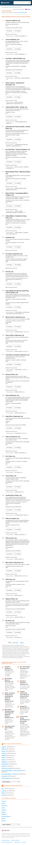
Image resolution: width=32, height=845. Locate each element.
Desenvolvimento (6, 816)
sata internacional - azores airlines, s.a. (10, 728)
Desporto (4, 809)
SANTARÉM (4, 764)
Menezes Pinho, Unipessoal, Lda (15, 317)
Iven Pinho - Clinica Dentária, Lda (15, 58)
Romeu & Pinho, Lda (12, 374)
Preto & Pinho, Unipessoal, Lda (15, 335)
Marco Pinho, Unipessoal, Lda (14, 562)
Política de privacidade (15, 840)
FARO (3, 757)
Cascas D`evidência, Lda (13, 20)
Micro (3, 788)
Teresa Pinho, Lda (11, 475)
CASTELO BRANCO (6, 778)
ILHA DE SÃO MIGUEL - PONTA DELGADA (12, 770)
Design (3, 803)
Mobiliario (4, 814)
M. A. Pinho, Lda (10, 456)
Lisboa (3, 807)
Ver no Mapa (17, 30)
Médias (3, 793)
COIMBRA (4, 761)
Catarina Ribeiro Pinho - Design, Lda (16, 107)
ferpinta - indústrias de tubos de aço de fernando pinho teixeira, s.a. (24, 694)
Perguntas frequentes (5, 840)
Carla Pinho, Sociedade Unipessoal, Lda (17, 355)
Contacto (24, 842)
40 (21, 642)
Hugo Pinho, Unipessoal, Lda (14, 416)
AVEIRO (4, 755)
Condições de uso (17, 842)
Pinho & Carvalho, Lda (12, 518)
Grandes (4, 795)
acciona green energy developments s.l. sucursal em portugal (25, 720)
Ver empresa (9, 30)
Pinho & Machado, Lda (12, 395)
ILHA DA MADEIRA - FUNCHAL (9, 774)
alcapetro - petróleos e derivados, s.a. (9, 668)
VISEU (3, 766)
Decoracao (4, 805)
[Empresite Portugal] (5, 3)
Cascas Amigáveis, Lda (12, 39)
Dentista (4, 820)
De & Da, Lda (9, 271)
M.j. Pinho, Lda (10, 620)
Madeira (4, 812)
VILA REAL (4, 776)
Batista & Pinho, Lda (12, 599)
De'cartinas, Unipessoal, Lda (14, 253)
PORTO (3, 749)
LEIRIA (3, 759)
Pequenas (4, 790)
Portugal (4, 801)
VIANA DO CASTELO (7, 768)
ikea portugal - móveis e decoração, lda (9, 680)
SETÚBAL (4, 753)
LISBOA (4, 746)
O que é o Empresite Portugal (7, 842)
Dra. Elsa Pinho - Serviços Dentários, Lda (18, 149)
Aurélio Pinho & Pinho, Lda (14, 495)
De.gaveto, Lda (10, 237)
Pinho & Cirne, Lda (11, 538)
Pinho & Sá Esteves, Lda (13, 436)
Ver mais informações (22, 12)
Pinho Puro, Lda (10, 579)
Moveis (3, 818)
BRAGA (3, 751)
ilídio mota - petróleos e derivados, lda (24, 682)
